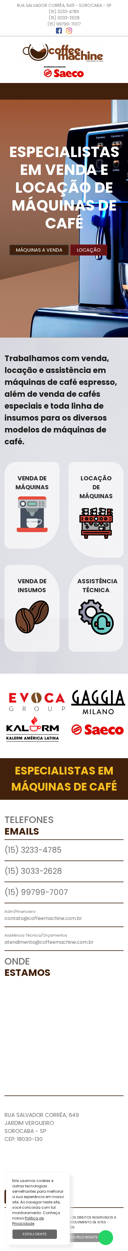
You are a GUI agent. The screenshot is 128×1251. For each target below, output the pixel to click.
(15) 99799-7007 (64, 24)
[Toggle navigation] (64, 91)
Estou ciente (35, 1234)
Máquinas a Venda (39, 250)
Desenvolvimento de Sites (83, 1222)
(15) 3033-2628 (64, 18)
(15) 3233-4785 (64, 12)
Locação (89, 250)
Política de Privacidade (28, 1221)
